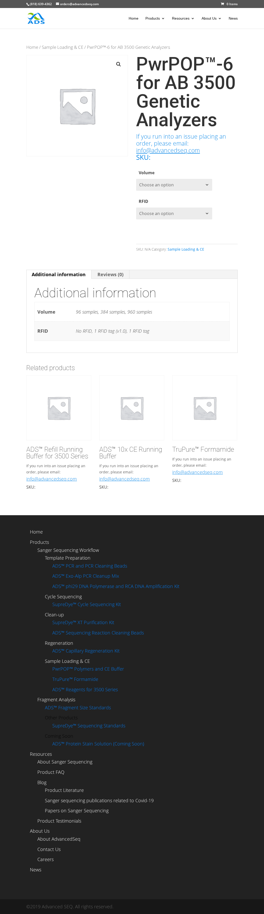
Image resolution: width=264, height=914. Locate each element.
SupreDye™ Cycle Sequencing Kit (86, 604)
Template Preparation (67, 558)
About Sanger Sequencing (64, 762)
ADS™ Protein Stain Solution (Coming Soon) (98, 744)
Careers (45, 859)
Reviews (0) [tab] (110, 274)
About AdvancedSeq (58, 839)
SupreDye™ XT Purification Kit (83, 622)
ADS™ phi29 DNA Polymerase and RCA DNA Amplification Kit (115, 586)
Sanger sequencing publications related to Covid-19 (99, 800)
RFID (143, 201)
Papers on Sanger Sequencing (77, 810)
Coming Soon (59, 736)
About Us (209, 18)
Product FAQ (50, 772)
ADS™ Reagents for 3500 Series (85, 689)
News (233, 18)
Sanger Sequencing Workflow (68, 550)
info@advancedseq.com (168, 150)
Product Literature (64, 790)
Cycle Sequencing (63, 596)
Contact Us (49, 849)
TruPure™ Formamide (75, 679)
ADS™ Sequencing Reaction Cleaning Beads (98, 633)
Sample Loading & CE (62, 47)
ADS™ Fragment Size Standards (78, 707)
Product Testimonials (59, 821)
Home (133, 18)
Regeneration (59, 643)
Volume (146, 173)
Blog (41, 782)
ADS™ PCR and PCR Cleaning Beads (89, 566)
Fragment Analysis (56, 699)
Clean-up (54, 614)
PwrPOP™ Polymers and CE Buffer (88, 669)
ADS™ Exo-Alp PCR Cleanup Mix (85, 576)
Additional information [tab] (59, 274)
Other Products (61, 717)
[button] (118, 64)
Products (152, 18)
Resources (180, 18)
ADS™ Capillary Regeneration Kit (86, 651)
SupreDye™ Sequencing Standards (88, 725)
